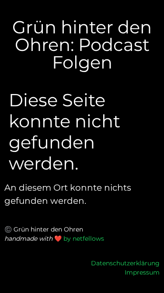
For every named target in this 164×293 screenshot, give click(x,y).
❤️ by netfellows (79, 238)
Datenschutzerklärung (125, 263)
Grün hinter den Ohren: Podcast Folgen (82, 44)
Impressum (142, 272)
